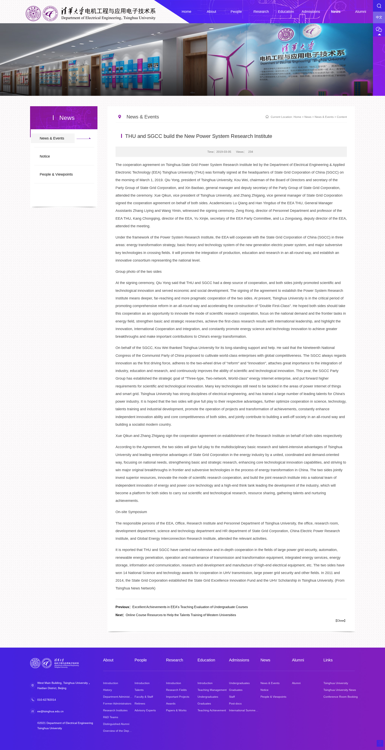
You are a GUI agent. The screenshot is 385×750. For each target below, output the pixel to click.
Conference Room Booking (340, 696)
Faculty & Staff (144, 696)
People (141, 660)
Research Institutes (115, 710)
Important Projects (177, 696)
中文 (379, 17)
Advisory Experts (145, 710)
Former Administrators (117, 703)
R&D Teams (110, 717)
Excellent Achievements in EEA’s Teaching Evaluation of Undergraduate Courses (182, 607)
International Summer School (247, 710)
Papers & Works (176, 710)
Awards (170, 703)
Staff (232, 696)
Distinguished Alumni (116, 724)
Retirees (140, 703)
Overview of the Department (121, 730)
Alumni (298, 660)
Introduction (110, 683)
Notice (45, 156)
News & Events (52, 138)
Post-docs (235, 703)
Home (297, 116)
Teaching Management (212, 689)
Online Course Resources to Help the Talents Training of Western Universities (176, 615)
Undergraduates (208, 696)
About (108, 660)
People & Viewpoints (56, 174)
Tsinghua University (335, 683)
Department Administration (120, 696)
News (307, 116)
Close (340, 620)
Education (206, 660)
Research (174, 660)
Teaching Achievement (212, 710)
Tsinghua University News (339, 689)
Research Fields (176, 689)
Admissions (239, 660)
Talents (139, 689)
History (107, 689)
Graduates (204, 703)
